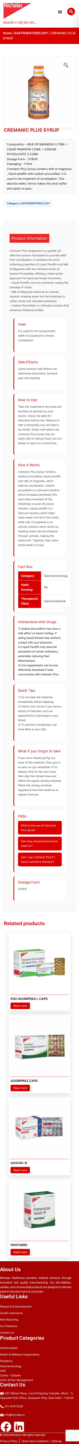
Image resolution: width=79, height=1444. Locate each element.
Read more (20, 1005)
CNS (3, 1370)
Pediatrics (6, 1361)
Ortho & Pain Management (16, 1380)
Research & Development (16, 1306)
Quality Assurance (11, 1313)
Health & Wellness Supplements (19, 1354)
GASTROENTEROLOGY (31, 33)
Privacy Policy (9, 1441)
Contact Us (7, 1332)
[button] (60, 14)
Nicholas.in (16, 1435)
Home (7, 33)
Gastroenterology (11, 1366)
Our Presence (8, 1326)
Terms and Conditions (35, 1441)
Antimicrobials (8, 1348)
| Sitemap (56, 1441)
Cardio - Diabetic (10, 1375)
